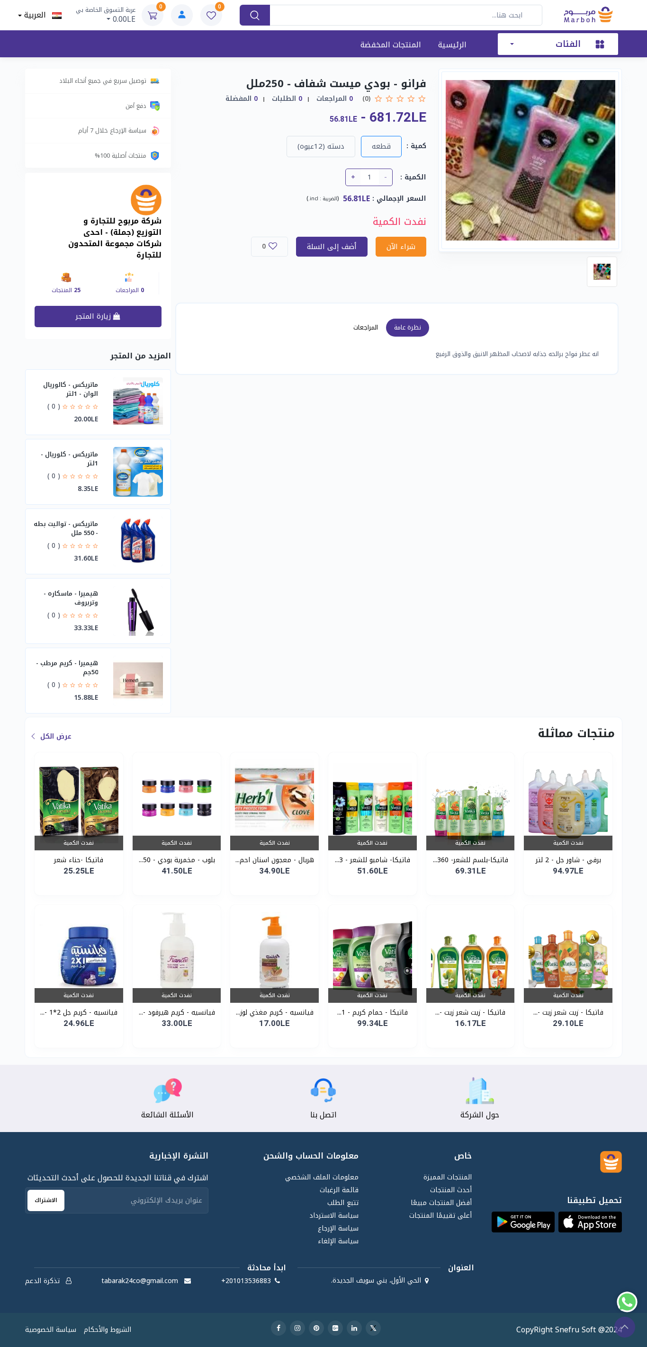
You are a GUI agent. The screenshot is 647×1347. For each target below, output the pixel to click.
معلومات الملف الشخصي (322, 1177)
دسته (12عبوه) (320, 146)
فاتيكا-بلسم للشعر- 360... (470, 860)
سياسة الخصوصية (50, 1330)
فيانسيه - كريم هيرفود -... (177, 1012)
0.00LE (105, 15)
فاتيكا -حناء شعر (78, 860)
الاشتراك (46, 1200)
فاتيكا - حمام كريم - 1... (372, 1012)
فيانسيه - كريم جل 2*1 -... (78, 1012)
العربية (36, 15)
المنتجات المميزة (447, 1177)
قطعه (381, 146)
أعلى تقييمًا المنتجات (440, 1216)
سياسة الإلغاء (338, 1241)
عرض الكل (55, 736)
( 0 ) (53, 406)
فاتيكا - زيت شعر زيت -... (568, 1012)
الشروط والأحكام (107, 1330)
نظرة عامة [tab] (407, 327)
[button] (590, 1222)
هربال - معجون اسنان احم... (274, 860)
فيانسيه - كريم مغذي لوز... (275, 1012)
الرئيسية (452, 44)
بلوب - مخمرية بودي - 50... (177, 860)
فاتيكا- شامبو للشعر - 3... (372, 860)
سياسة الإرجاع (338, 1228)
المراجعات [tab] (365, 327)
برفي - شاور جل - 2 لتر (568, 860)
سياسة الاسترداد (334, 1216)
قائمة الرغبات (339, 1190)
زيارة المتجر (94, 316)
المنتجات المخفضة (390, 44)
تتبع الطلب (343, 1203)
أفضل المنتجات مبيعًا (441, 1203)
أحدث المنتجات (450, 1190)
